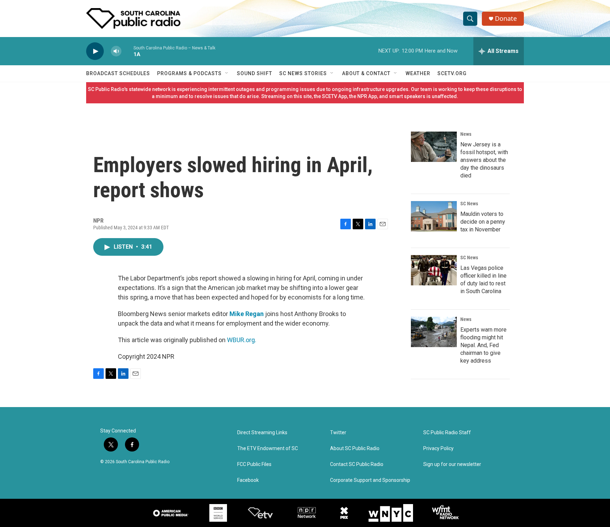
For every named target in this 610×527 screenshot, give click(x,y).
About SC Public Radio (354, 448)
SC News (469, 203)
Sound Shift (254, 73)
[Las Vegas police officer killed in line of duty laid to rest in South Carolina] (434, 270)
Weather (418, 73)
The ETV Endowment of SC (267, 448)
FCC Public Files (254, 464)
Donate (506, 18)
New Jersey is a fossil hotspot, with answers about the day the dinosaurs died (484, 160)
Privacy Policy (438, 448)
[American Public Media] (171, 513)
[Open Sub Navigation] (227, 73)
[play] (95, 51)
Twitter (338, 432)
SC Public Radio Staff (447, 432)
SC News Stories (303, 73)
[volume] (116, 51)
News (465, 134)
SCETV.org (452, 73)
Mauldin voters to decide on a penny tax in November (482, 222)
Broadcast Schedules (118, 73)
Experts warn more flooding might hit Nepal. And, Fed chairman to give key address (483, 345)
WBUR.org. (241, 340)
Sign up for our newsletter (452, 464)
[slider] (127, 51)
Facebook (248, 480)
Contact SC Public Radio (356, 464)
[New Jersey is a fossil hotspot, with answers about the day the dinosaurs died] (434, 147)
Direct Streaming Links (262, 432)
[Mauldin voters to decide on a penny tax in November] (434, 216)
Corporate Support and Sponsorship (370, 480)
